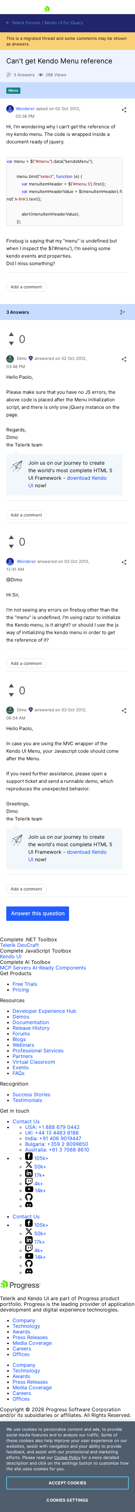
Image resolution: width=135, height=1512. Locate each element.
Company (24, 1320)
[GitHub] (29, 1199)
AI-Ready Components (59, 967)
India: (53, 1138)
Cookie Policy (67, 1457)
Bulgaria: (56, 1144)
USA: (52, 1127)
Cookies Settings (67, 1500)
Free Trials (25, 984)
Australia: (57, 1149)
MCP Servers (15, 967)
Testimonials (27, 1100)
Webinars (23, 1045)
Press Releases (30, 1337)
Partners (23, 1056)
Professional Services (38, 1050)
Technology (26, 1326)
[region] (67, 1466)
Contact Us (26, 1121)
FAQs (18, 1073)
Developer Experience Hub (44, 1011)
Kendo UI (10, 956)
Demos (21, 1016)
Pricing (21, 989)
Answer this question (38, 913)
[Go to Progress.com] (20, 1288)
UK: (52, 1132)
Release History (31, 1028)
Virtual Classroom (34, 1062)
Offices (21, 1354)
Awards (21, 1331)
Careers (22, 1348)
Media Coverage (32, 1343)
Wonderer (25, 108)
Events (21, 1067)
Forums (21, 1033)
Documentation (31, 1022)
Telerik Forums (25, 22)
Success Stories (31, 1094)
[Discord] (29, 1206)
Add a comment (26, 286)
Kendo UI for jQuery (64, 22)
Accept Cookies (67, 1482)
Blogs (19, 1039)
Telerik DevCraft (19, 945)
